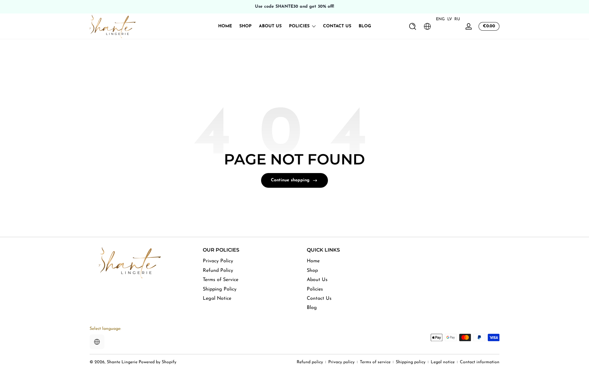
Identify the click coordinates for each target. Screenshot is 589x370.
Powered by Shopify (157, 362)
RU (457, 19)
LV (449, 19)
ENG (440, 19)
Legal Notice (217, 298)
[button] (412, 26)
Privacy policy (341, 362)
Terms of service (375, 362)
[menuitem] (247, 261)
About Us (317, 279)
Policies (299, 26)
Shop (312, 270)
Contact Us (319, 298)
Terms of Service (220, 279)
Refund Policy (218, 270)
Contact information (479, 362)
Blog (312, 307)
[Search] (412, 26)
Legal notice (443, 362)
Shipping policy (410, 362)
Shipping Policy (220, 289)
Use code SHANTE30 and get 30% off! (294, 6)
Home (313, 261)
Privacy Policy (218, 261)
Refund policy (310, 362)
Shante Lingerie (122, 362)
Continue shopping (290, 180)
